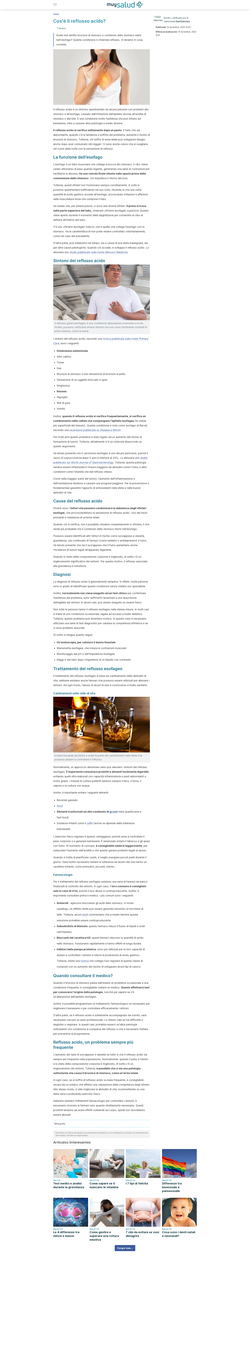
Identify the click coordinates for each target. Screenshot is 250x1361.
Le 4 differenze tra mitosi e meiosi (66, 1234)
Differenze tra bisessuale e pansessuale (172, 1187)
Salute (56, 14)
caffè (90, 823)
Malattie (94, 1180)
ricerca (85, 960)
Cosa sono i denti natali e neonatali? (178, 1234)
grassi (114, 811)
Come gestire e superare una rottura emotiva (104, 1235)
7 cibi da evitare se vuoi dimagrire (142, 1234)
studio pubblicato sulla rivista (98, 252)
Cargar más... (125, 1248)
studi (85, 914)
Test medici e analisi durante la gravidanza (68, 1185)
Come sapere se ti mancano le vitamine (104, 1185)
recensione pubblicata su (95, 430)
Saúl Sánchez (183, 21)
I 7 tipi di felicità (137, 1183)
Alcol (60, 805)
